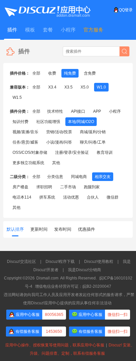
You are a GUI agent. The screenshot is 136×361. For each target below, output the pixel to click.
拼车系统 (47, 197)
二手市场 (68, 187)
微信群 (113, 197)
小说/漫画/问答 (59, 142)
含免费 (90, 73)
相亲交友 (103, 176)
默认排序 (15, 229)
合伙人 (93, 197)
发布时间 (62, 229)
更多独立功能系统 (28, 162)
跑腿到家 (92, 187)
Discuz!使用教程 (98, 261)
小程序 (115, 111)
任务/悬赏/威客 (25, 142)
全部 (36, 73)
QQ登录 (126, 10)
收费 (52, 73)
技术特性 (55, 111)
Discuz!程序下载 (60, 261)
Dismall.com (47, 278)
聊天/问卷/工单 (93, 142)
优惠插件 (86, 229)
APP (97, 111)
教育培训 (105, 152)
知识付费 (20, 121)
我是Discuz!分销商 (84, 270)
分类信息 (55, 176)
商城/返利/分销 (93, 132)
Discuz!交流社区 (21, 261)
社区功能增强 (48, 121)
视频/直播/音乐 (25, 132)
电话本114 (22, 197)
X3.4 (52, 87)
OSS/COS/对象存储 (30, 152)
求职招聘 (44, 187)
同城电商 (79, 176)
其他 (56, 162)
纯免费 (70, 73)
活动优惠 (71, 197)
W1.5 (17, 97)
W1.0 (101, 87)
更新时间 (39, 229)
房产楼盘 (20, 187)
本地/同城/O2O (81, 121)
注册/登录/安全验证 (72, 152)
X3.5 (68, 87)
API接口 (78, 111)
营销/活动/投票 (59, 132)
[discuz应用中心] (47, 10)
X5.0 (85, 87)
